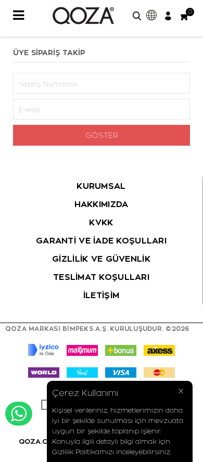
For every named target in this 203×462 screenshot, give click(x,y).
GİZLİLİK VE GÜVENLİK (101, 259)
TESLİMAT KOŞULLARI (101, 277)
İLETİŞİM (101, 295)
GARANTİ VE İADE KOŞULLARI (101, 241)
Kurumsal (101, 186)
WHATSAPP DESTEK (18, 414)
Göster (101, 135)
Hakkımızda (101, 204)
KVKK (101, 223)
